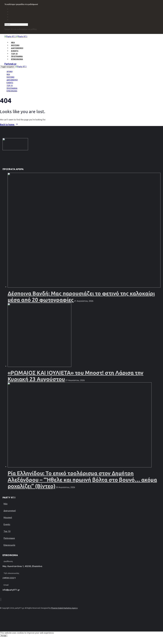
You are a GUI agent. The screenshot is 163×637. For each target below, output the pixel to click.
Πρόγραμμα (9, 538)
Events (7, 524)
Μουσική (8, 517)
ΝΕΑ (13, 42)
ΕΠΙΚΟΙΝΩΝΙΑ (17, 59)
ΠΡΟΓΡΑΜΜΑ (17, 56)
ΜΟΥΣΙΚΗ (15, 45)
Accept (3, 636)
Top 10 (7, 531)
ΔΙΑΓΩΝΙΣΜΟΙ (17, 48)
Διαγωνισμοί (10, 510)
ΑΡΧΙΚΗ (9, 72)
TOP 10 (14, 54)
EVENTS (14, 51)
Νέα (5, 503)
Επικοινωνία (9, 545)
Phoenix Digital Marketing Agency (64, 608)
